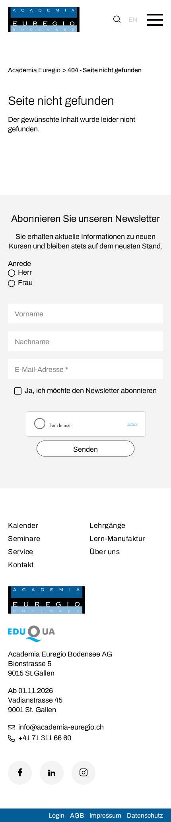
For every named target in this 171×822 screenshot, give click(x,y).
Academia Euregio (34, 70)
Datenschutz (145, 815)
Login (56, 815)
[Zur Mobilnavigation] (155, 20)
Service (20, 552)
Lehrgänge (107, 525)
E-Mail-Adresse (41, 369)
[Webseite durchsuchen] (116, 20)
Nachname (32, 342)
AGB (77, 815)
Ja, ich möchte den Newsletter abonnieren (90, 391)
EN (133, 19)
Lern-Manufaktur (117, 539)
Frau (25, 283)
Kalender (23, 525)
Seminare (24, 539)
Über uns (104, 552)
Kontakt (21, 565)
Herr (25, 272)
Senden (85, 449)
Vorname (29, 314)
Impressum (105, 815)
